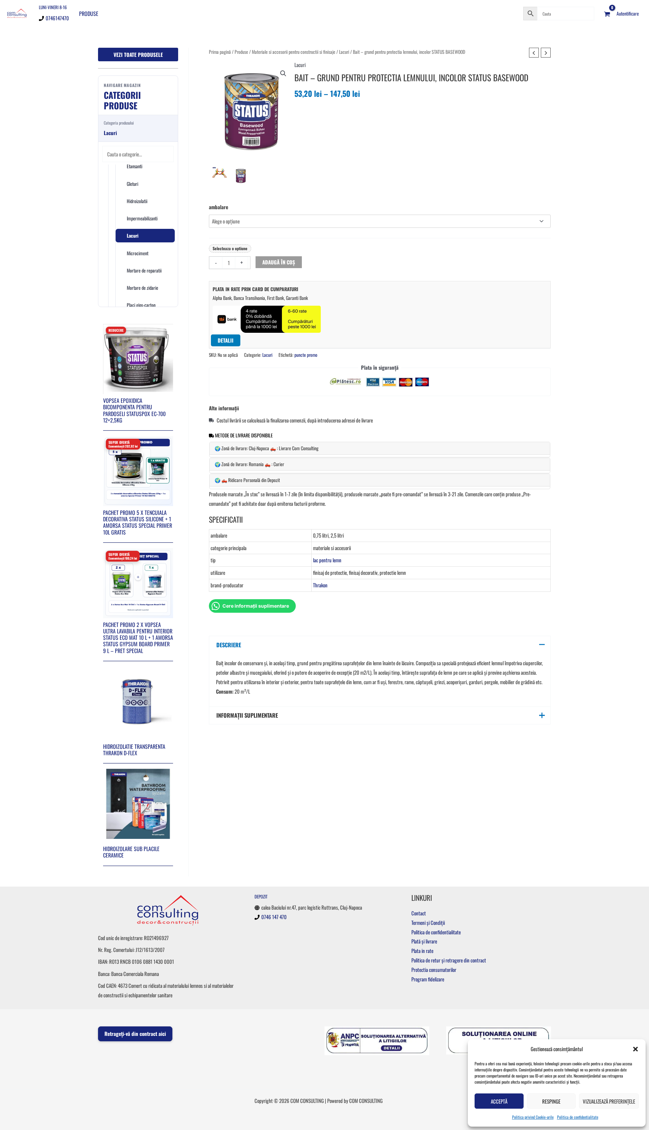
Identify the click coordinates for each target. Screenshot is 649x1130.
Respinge (551, 1101)
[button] (635, 1049)
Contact (418, 913)
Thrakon (320, 585)
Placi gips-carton (141, 304)
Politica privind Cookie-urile (533, 1117)
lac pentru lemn (327, 560)
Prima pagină (220, 51)
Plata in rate (422, 950)
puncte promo (305, 354)
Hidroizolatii (137, 200)
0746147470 (57, 18)
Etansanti (134, 166)
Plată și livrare (424, 941)
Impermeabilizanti (142, 218)
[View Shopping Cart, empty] (607, 13)
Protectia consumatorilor (433, 969)
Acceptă (499, 1101)
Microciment (137, 253)
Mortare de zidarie (142, 287)
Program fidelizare (427, 979)
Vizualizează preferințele (609, 1101)
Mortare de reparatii (144, 270)
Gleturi (132, 183)
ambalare (218, 207)
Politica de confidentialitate (577, 1117)
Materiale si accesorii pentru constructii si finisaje (293, 51)
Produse (88, 13)
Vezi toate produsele (138, 54)
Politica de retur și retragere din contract (448, 960)
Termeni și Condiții (428, 922)
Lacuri (133, 235)
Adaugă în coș (278, 262)
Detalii (226, 340)
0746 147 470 (274, 916)
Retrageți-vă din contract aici (135, 1033)
